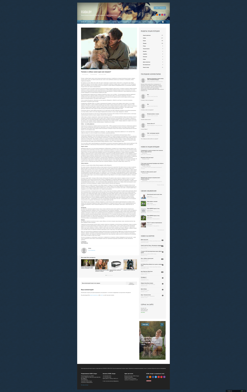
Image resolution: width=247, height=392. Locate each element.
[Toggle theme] (164, 22)
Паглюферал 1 (144, 277)
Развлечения (144, 153)
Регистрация (162, 7)
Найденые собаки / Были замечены (148, 284)
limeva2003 (143, 268)
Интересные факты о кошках (153, 114)
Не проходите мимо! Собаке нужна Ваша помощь (151, 240)
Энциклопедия (136, 22)
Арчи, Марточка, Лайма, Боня (147, 271)
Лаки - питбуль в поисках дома (147, 258)
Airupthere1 (143, 279)
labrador (142, 291)
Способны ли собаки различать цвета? (148, 171)
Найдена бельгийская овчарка (147, 283)
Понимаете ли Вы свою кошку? (147, 157)
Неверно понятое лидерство (115, 270)
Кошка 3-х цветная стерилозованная (154, 222)
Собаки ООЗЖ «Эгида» (145, 272)
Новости (100, 22)
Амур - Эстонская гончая (146, 294)
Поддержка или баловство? (129, 270)
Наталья (142, 255)
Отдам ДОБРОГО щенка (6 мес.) (153, 208)
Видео (149, 22)
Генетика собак (145, 173)
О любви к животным (146, 166)
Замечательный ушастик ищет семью (154, 194)
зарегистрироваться (94, 295)
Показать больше (160, 184)
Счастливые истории (145, 259)
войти (102, 295)
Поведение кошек (145, 158)
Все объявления (160, 229)
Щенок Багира (144, 289)
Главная (83, 22)
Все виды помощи (84, 385)
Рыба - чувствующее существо (153, 133)
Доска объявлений (123, 22)
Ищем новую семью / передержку (148, 296)
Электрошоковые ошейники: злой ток (101, 270)
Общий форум (144, 278)
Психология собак (102, 74)
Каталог (107, 22)
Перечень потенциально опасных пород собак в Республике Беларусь (155, 79)
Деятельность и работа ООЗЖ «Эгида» (148, 253)
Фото (144, 22)
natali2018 (143, 242)
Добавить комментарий (131, 284)
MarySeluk (143, 312)
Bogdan (142, 274)
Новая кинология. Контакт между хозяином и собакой (88, 270)
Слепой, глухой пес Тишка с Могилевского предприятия (152, 245)
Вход (157, 7)
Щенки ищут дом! (144, 239)
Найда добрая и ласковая (152, 201)
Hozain (142, 248)
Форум (114, 22)
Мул (148, 94)
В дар (148, 196)
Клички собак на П (151, 123)
